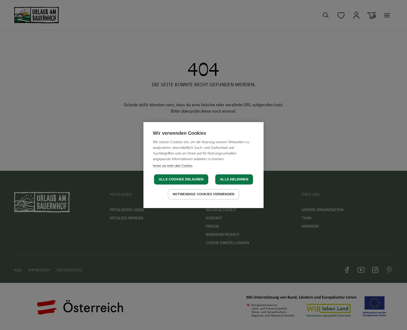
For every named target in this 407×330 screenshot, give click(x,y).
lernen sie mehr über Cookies (173, 165)
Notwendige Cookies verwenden (204, 194)
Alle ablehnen (234, 179)
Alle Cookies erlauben (181, 179)
